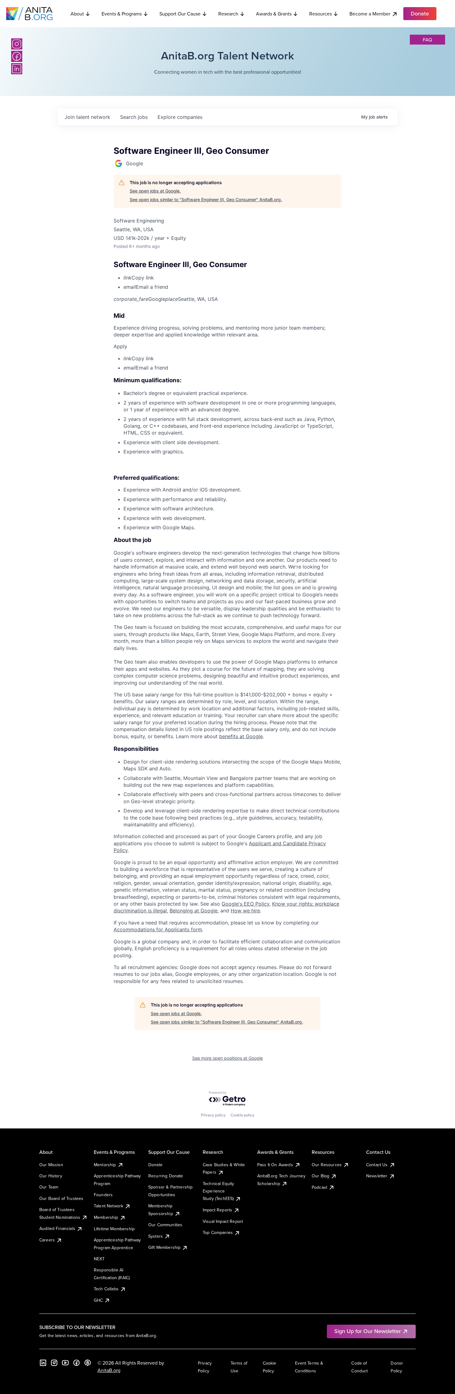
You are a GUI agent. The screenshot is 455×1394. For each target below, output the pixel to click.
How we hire (245, 910)
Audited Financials (57, 1228)
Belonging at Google (194, 910)
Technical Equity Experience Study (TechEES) (218, 1191)
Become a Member (369, 13)
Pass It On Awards (275, 1165)
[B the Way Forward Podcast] (87, 1362)
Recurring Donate (165, 1176)
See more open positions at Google (227, 1058)
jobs (134, 117)
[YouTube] (65, 1362)
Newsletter (377, 1176)
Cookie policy (242, 1115)
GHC (98, 1300)
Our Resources (327, 1165)
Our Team (48, 1187)
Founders (103, 1195)
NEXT (99, 1259)
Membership (106, 1217)
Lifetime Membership (114, 1229)
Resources (320, 13)
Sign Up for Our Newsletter (367, 1331)
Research (228, 13)
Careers (47, 1240)
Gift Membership (164, 1247)
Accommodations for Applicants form (158, 929)
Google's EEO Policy (245, 904)
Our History (50, 1176)
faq (427, 39)
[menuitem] (232, 277)
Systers (155, 1236)
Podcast (319, 1187)
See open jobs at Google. (155, 190)
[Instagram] (17, 44)
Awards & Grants (274, 13)
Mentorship (105, 1165)
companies (180, 117)
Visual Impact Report (223, 1221)
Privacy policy (213, 1115)
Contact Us (377, 1165)
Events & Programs (122, 13)
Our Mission (51, 1165)
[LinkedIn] (17, 68)
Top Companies (218, 1232)
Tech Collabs (106, 1289)
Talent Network (108, 1206)
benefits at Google (241, 736)
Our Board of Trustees (61, 1198)
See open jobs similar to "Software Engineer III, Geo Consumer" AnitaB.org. (206, 199)
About (77, 13)
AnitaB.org (109, 1370)
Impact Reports (217, 1210)
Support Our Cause (180, 13)
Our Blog (320, 1176)
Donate (155, 1165)
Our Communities (165, 1225)
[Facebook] (17, 56)
